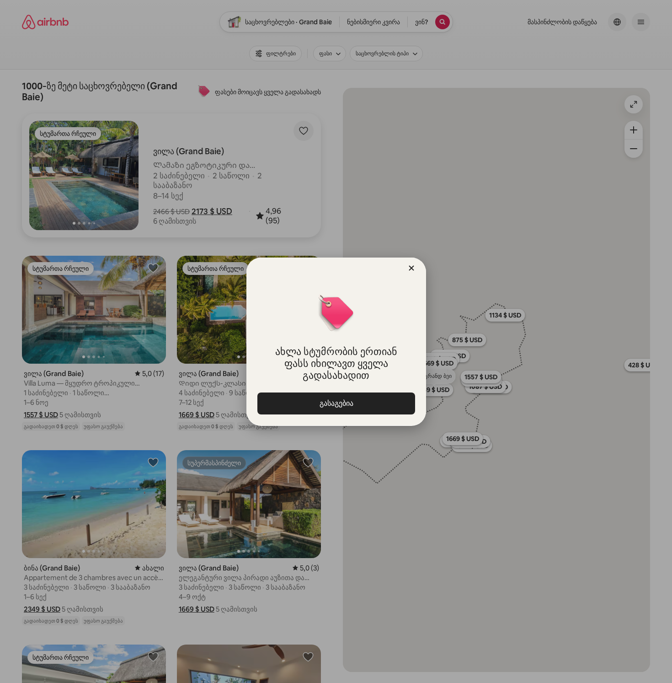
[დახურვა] (411, 268)
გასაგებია (336, 403)
